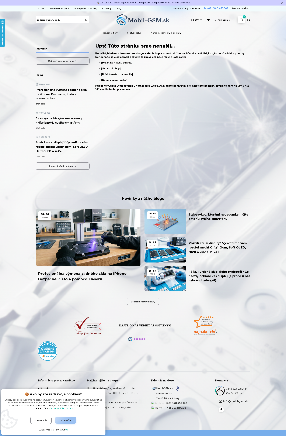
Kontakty (106, 8)
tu (67, 430)
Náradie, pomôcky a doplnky (166, 33)
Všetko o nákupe (58, 8)
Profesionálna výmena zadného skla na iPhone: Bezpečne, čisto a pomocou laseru (61, 94)
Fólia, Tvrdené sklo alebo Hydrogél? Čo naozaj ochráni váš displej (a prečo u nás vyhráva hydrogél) (219, 276)
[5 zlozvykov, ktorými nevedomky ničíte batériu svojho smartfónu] (165, 221)
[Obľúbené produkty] (208, 20)
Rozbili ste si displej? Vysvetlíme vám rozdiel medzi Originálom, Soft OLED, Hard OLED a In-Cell (62, 147)
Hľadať (86, 20)
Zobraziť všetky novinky (61, 61)
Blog (118, 8)
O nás (41, 8)
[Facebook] (221, 409)
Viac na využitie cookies (61, 408)
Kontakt (44, 388)
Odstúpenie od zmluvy (85, 8)
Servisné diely (110, 33)
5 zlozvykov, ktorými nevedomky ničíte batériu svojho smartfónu (59, 120)
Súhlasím (66, 420)
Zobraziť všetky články (61, 166)
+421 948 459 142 (218, 8)
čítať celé (40, 104)
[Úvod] (143, 20)
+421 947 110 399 (175, 407)
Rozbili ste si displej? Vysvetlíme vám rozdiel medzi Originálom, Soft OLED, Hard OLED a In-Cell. (113, 393)
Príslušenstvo (134, 33)
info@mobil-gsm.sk (235, 401)
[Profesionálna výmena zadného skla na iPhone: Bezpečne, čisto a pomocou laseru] (88, 237)
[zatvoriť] (282, 3)
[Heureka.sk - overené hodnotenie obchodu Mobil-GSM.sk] (47, 350)
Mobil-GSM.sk (164, 388)
